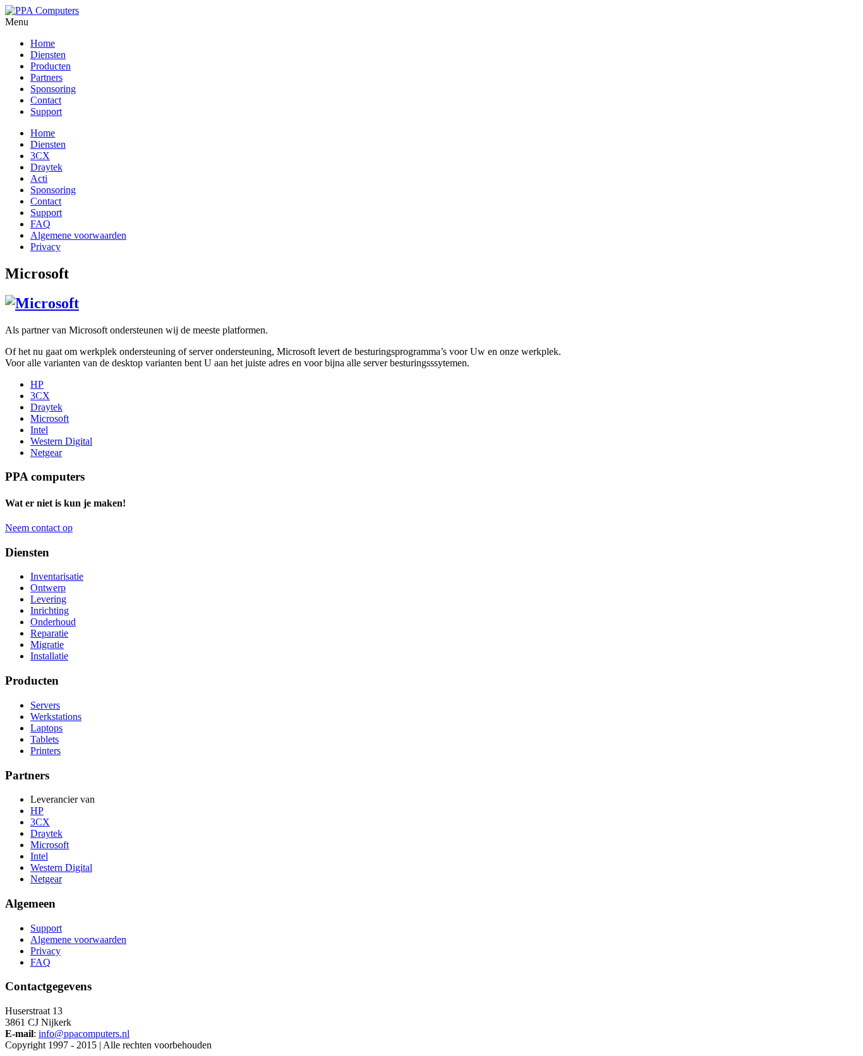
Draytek (46, 167)
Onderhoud (53, 621)
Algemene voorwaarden (78, 235)
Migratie (47, 644)
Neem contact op (39, 527)
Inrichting (49, 610)
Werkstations (55, 716)
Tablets (44, 739)
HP (37, 384)
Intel (39, 429)
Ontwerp (48, 587)
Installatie (49, 656)
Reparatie (49, 633)
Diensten (48, 144)
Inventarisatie (56, 576)
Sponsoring (53, 189)
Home (42, 133)
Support (46, 212)
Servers (45, 705)
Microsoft (49, 418)
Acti (38, 178)
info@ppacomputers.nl (84, 1033)
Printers (45, 750)
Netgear (46, 452)
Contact (45, 201)
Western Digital (61, 441)
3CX (40, 155)
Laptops (46, 728)
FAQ (40, 224)
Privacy (45, 246)
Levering (48, 599)
